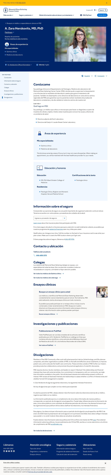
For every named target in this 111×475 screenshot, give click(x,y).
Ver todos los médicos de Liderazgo (45, 278)
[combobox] (49, 218)
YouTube (11, 451)
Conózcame (7, 77)
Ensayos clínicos (9, 91)
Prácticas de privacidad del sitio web (39, 472)
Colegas (6, 87)
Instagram (4, 451)
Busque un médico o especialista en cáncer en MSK (24, 23)
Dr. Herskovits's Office (19, 65)
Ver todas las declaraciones (42, 430)
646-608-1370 (41, 255)
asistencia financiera (56, 229)
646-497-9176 (69, 239)
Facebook (6, 451)
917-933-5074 (20, 3)
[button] (95, 10)
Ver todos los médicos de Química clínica (47, 273)
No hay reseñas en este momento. (16, 39)
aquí (94, 420)
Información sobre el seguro (12, 81)
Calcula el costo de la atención (67, 454)
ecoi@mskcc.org (56, 424)
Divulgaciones (8, 97)
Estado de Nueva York (90, 451)
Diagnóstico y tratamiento (39, 451)
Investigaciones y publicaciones (13, 94)
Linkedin (14, 451)
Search (102, 10)
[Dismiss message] (107, 3)
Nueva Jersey (87, 454)
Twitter (9, 451)
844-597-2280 (8, 448)
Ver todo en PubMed (46, 345)
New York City (88, 448)
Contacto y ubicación (10, 84)
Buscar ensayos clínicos (47, 314)
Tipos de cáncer (35, 448)
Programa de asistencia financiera (68, 451)
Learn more (37, 223)
